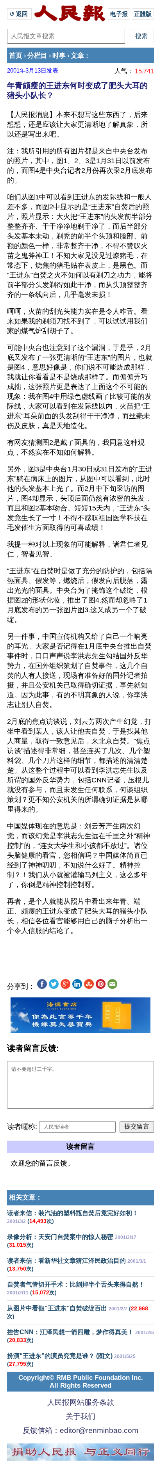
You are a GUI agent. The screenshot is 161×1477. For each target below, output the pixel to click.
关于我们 (80, 1416)
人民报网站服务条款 (80, 1402)
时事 (59, 55)
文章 (77, 55)
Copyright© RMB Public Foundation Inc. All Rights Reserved (80, 1381)
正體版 (143, 14)
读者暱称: (22, 1126)
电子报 (119, 14)
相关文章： (25, 1197)
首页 (15, 55)
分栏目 (37, 55)
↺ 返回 (19, 14)
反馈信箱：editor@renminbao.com (80, 1430)
